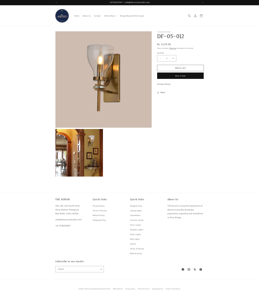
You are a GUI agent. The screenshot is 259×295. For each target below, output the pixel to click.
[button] (110, 16)
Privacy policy (130, 289)
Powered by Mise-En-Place (101, 289)
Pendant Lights (136, 229)
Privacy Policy (98, 206)
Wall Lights (135, 239)
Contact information (173, 289)
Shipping (172, 48)
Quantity (160, 53)
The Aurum (88, 289)
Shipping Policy (99, 220)
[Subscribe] (101, 269)
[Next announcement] (203, 2)
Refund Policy (99, 215)
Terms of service (143, 289)
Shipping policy (157, 289)
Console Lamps (137, 220)
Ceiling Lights (136, 210)
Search (133, 244)
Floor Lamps (135, 225)
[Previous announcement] (56, 2)
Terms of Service (100, 210)
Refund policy (136, 253)
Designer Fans (136, 206)
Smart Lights (135, 234)
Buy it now (180, 75)
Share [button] (162, 92)
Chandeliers (135, 215)
